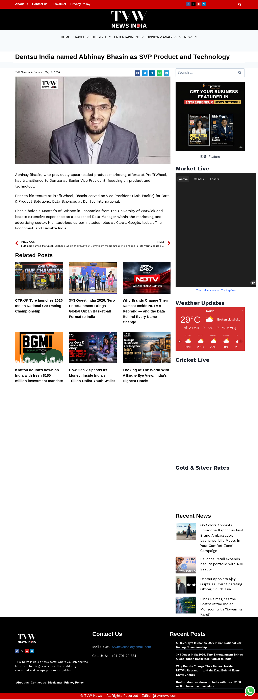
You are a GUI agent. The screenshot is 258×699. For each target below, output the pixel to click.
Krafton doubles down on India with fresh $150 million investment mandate (39, 375)
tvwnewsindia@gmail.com (131, 647)
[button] (81, 37)
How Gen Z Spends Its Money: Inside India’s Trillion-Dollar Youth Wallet (92, 375)
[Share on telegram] (166, 73)
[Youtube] (199, 4)
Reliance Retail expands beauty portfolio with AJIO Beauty (222, 564)
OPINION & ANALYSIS (162, 37)
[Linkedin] (204, 4)
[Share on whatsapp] (159, 73)
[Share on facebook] (137, 73)
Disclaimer (58, 4)
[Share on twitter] (145, 73)
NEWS (188, 37)
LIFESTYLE (99, 37)
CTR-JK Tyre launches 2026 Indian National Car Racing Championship (39, 305)
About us (21, 4)
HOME (65, 37)
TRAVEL (79, 37)
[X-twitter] (193, 4)
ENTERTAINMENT (127, 37)
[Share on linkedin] (152, 73)
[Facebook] (188, 4)
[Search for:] (210, 72)
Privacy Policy (80, 4)
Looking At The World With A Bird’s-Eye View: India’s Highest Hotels (146, 375)
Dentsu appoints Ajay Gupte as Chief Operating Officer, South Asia (221, 584)
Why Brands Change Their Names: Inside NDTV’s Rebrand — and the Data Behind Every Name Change (145, 311)
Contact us (39, 4)
